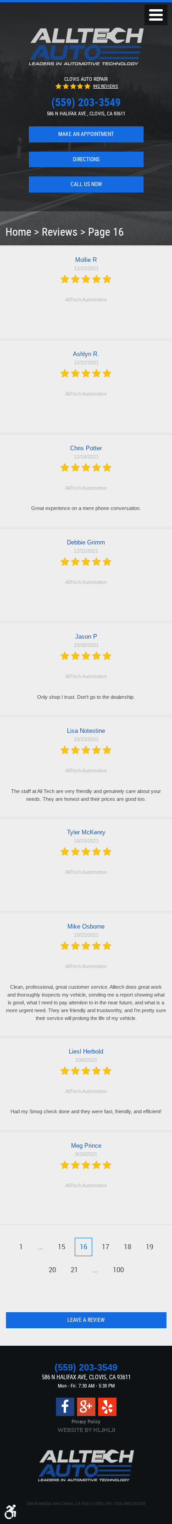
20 (52, 1269)
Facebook (65, 1407)
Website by (86, 1430)
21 (74, 1269)
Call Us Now (86, 184)
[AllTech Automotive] (86, 46)
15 (61, 1246)
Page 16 (106, 231)
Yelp (107, 1407)
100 (118, 1269)
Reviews (60, 231)
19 (149, 1246)
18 (127, 1246)
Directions (86, 159)
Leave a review (86, 1320)
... (40, 1246)
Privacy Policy (86, 1421)
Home (18, 231)
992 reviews (105, 86)
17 (105, 1246)
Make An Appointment (86, 134)
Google (86, 1407)
